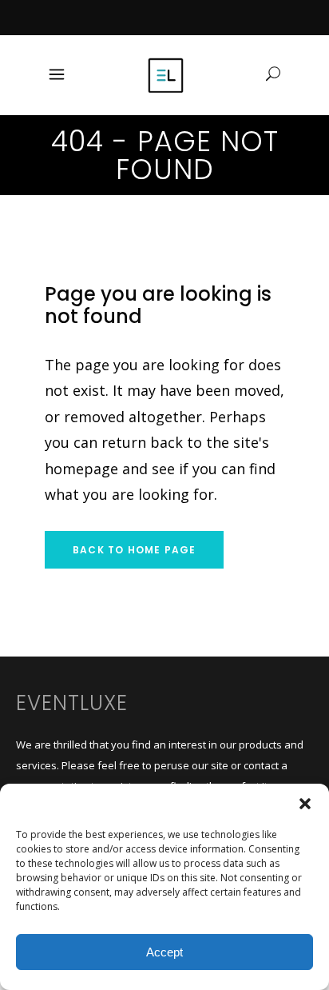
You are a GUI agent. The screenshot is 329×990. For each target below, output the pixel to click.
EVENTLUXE (72, 703)
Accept (164, 952)
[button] (305, 804)
